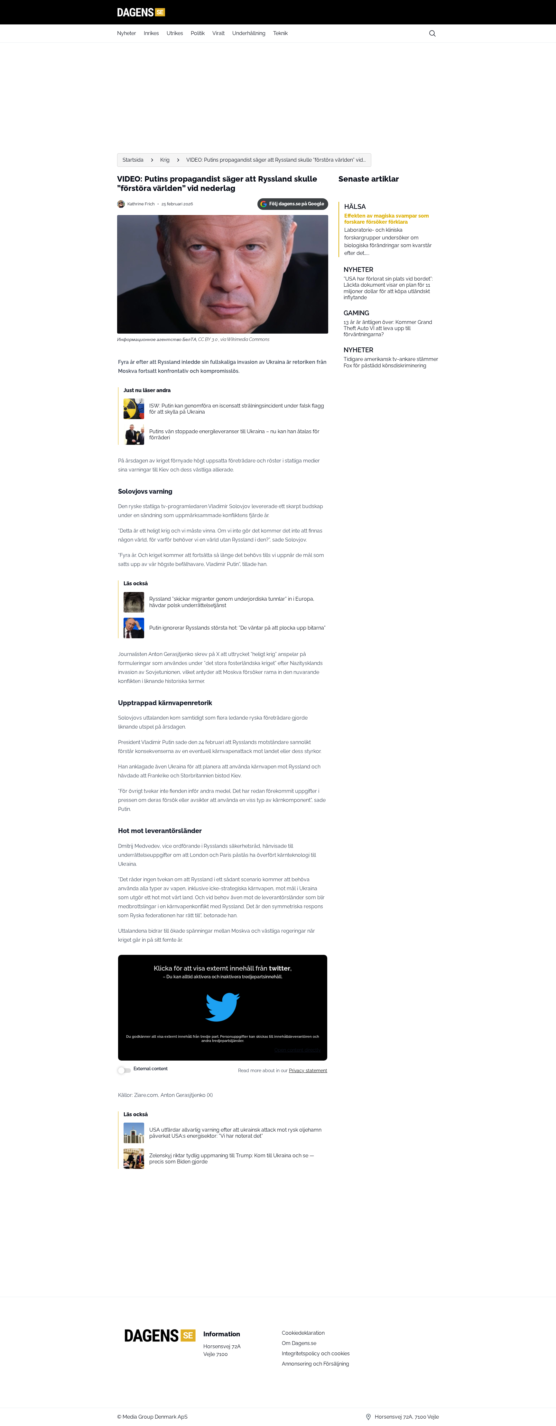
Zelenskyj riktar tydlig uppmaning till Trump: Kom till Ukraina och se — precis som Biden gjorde (231, 1158)
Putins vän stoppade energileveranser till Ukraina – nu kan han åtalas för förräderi (234, 434)
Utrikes (175, 33)
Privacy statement (308, 1070)
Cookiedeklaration (303, 1333)
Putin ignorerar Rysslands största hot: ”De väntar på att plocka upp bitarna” (237, 628)
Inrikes (151, 33)
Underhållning (248, 33)
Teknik (280, 33)
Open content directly (297, 1050)
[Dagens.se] (278, 12)
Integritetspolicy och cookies (316, 1353)
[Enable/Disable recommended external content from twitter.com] (124, 1070)
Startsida (133, 160)
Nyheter (126, 33)
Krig (165, 160)
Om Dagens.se (299, 1343)
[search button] (432, 33)
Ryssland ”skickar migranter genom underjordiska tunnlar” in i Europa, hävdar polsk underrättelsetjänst (231, 602)
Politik (198, 33)
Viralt (218, 33)
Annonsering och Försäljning (315, 1364)
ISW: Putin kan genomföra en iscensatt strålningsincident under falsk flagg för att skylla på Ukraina (236, 409)
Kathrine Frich (141, 204)
